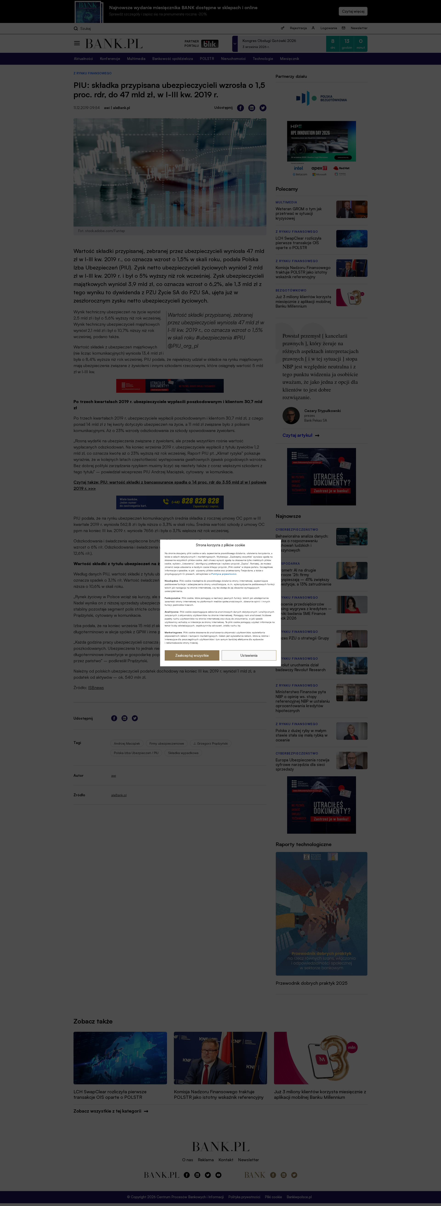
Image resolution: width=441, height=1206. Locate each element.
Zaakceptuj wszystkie (192, 655)
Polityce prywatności (223, 573)
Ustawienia (248, 655)
